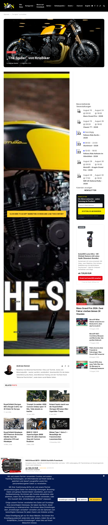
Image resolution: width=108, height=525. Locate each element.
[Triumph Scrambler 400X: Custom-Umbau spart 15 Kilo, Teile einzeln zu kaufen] (37, 396)
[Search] (104, 5)
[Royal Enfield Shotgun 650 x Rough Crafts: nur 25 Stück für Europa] (14, 396)
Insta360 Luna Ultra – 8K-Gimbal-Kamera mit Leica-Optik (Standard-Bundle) (89, 256)
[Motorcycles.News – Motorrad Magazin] (8, 6)
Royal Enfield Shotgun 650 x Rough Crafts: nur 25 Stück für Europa (13, 406)
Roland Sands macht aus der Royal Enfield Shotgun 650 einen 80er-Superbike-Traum (59, 407)
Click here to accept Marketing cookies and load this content (37, 214)
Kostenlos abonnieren (91, 211)
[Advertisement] (92, 85)
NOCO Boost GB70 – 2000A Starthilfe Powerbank (44, 460)
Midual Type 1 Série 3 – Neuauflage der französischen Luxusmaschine (58, 435)
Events (70, 6)
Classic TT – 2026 (90, 127)
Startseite (6, 14)
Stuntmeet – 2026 (90, 146)
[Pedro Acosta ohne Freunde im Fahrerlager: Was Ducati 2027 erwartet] (82, 350)
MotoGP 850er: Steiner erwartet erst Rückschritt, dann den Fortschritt (96, 323)
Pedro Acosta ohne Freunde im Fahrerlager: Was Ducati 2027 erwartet (96, 351)
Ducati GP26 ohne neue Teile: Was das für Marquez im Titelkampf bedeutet (96, 365)
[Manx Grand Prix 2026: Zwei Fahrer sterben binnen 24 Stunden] (90, 297)
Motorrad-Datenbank (40, 6)
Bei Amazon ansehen (33, 469)
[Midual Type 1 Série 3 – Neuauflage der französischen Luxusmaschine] (59, 423)
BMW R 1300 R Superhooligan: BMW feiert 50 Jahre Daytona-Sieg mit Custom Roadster (36, 436)
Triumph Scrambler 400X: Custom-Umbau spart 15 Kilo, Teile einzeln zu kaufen (37, 407)
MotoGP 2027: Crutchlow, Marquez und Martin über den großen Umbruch (96, 337)
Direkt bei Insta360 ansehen (90, 278)
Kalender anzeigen (84, 188)
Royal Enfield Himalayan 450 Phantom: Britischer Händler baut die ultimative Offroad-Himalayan (13, 436)
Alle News (21, 6)
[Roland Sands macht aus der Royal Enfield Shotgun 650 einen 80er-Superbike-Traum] (59, 396)
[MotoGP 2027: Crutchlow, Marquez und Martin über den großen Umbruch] (82, 336)
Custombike (11, 52)
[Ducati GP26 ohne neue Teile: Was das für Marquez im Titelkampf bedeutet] (82, 365)
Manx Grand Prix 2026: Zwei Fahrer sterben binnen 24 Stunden (89, 311)
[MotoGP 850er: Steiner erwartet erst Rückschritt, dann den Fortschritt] (82, 322)
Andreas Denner (13, 63)
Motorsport (81, 304)
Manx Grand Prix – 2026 (93, 116)
